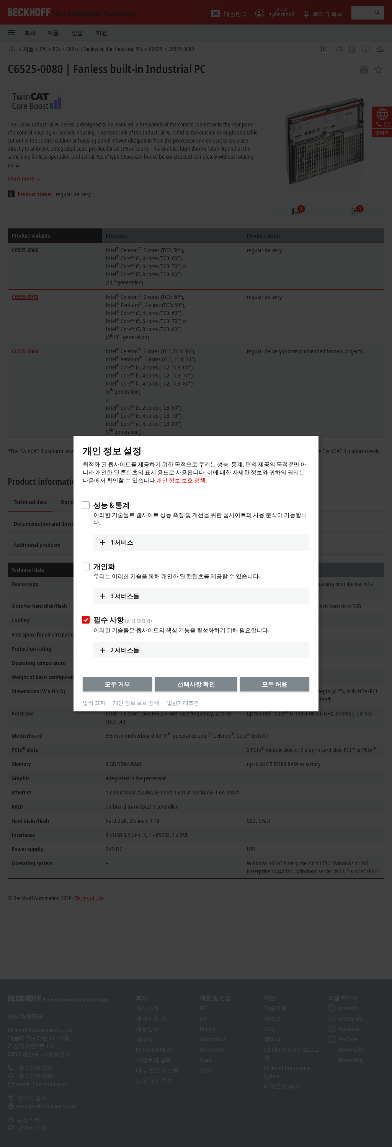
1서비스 (122, 542)
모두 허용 (274, 684)
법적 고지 (94, 703)
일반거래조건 (183, 703)
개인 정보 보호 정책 (136, 703)
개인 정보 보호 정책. (181, 480)
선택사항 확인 (196, 684)
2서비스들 (125, 650)
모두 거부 (117, 684)
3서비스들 (125, 596)
